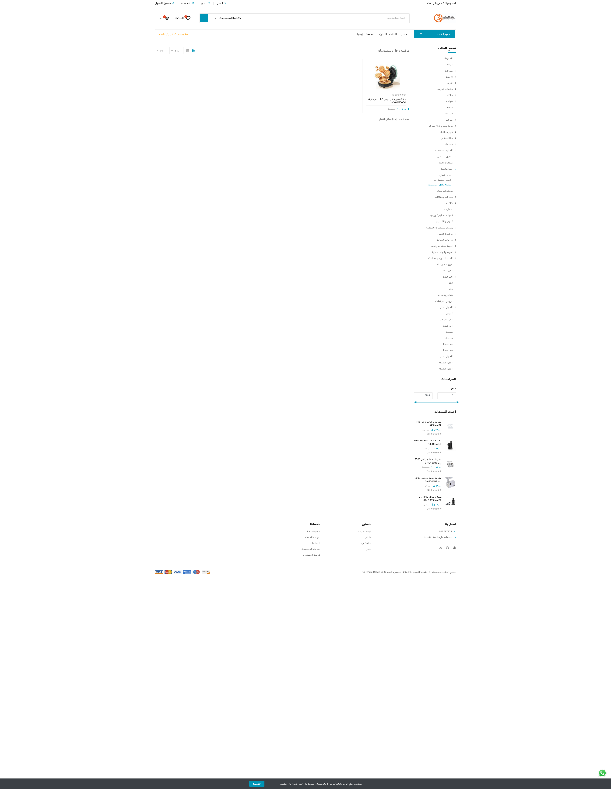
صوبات (449, 119)
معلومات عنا (313, 531)
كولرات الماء (446, 132)
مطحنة (449, 331)
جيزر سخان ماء (445, 264)
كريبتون (449, 313)
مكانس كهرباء (446, 138)
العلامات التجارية (388, 34)
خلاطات (449, 203)
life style (448, 344)
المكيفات (448, 58)
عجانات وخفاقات (444, 196)
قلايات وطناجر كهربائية (441, 215)
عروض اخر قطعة (444, 301)
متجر (404, 34)
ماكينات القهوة (445, 233)
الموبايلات (448, 276)
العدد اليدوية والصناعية (440, 258)
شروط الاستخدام (311, 554)
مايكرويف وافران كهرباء (441, 125)
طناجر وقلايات (445, 295)
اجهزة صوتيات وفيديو (442, 246)
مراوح (450, 64)
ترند (451, 282)
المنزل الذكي (446, 307)
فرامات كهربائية (445, 240)
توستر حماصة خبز (442, 179)
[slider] (457, 402)
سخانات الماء (446, 162)
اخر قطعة (447, 325)
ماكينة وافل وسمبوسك (439, 184)
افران (450, 83)
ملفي (368, 549)
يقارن (204, 3)
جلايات (449, 95)
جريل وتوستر (446, 168)
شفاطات (448, 144)
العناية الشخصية (444, 150)
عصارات (448, 209)
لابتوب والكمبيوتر (444, 221)
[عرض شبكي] (194, 50)
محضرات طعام (445, 190)
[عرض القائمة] (188, 50)
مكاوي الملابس (445, 156)
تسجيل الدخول (163, 3)
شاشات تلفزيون (445, 89)
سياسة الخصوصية (311, 549)
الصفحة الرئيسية (365, 34)
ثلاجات (449, 76)
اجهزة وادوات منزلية (442, 252)
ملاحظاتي (366, 543)
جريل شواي (445, 175)
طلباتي (368, 537)
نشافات (449, 107)
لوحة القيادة (364, 531)
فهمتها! (257, 783)
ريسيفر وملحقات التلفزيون (439, 227)
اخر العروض (446, 319)
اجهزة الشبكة (446, 362)
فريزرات (449, 113)
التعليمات (315, 543)
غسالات (449, 70)
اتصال (220, 3)
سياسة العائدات (312, 537)
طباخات (449, 101)
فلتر (451, 289)
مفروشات (448, 270)
